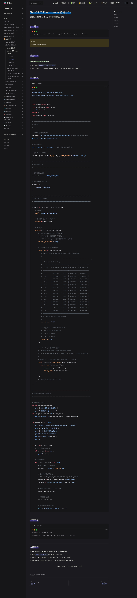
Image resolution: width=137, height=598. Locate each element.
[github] (132, 3)
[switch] (126, 3)
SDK (33, 83)
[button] (13, 8)
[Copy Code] (105, 33)
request (39, 83)
